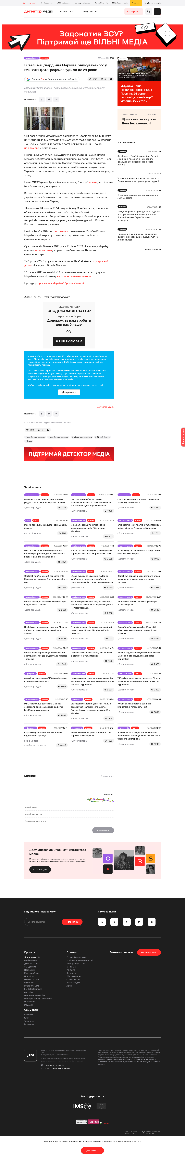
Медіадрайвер (31, 973)
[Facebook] (42, 99)
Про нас (71, 952)
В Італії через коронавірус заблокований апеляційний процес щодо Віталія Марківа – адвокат (45, 655)
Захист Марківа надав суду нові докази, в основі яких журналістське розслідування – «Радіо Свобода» (92, 604)
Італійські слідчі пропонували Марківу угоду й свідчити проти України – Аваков (44, 501)
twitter (27, 1018)
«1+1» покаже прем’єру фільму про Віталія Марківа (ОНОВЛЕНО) (138, 501)
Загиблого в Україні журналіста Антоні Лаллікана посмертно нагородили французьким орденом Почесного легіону (138, 160)
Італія (29, 441)
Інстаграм (29, 1024)
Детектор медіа (30, 3)
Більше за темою (126, 142)
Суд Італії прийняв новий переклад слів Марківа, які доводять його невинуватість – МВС (45, 579)
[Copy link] (56, 99)
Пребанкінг (29, 970)
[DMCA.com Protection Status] (82, 1123)
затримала (62, 231)
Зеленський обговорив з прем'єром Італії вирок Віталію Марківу (91, 734)
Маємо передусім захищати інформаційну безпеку (45, 526)
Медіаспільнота (31, 58)
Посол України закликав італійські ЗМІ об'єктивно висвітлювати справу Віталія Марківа (138, 630)
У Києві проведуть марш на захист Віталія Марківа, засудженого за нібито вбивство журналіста (139, 681)
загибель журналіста (36, 437)
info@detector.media (54, 1065)
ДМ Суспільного (63, 3)
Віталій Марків (103, 437)
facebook (28, 1014)
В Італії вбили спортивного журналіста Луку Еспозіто (138, 196)
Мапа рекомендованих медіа (38, 998)
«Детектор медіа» (105, 407)
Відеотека (29, 982)
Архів (69, 986)
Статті (73, 11)
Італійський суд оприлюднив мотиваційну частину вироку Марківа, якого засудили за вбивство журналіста (92, 681)
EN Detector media (120, 3)
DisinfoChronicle (101, 3)
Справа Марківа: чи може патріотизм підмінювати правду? (43, 734)
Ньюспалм (29, 1001)
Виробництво (124, 495)
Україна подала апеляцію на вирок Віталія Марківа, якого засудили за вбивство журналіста (139, 655)
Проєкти (29, 952)
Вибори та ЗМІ (31, 986)
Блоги (27, 520)
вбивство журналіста (83, 437)
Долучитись (69, 392)
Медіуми (28, 1005)
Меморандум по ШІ (75, 963)
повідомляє (31, 148)
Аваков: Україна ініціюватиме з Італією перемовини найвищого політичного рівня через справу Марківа (139, 735)
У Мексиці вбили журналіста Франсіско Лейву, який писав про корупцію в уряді (138, 180)
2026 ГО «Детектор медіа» (57, 1068)
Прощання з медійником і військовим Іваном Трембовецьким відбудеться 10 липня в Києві (138, 237)
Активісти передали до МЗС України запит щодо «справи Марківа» (45, 680)
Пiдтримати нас (149, 952)
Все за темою (151, 249)
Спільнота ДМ (40, 869)
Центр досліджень (82, 3)
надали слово (43, 250)
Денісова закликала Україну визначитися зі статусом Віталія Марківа (91, 654)
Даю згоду (92, 1150)
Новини (63, 11)
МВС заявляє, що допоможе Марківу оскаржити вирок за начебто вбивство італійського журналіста (43, 706)
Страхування (133, 11)
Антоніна (135, 3)
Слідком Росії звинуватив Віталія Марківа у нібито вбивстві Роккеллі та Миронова (139, 526)
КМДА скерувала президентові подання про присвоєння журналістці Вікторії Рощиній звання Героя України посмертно (139, 216)
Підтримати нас (74, 976)
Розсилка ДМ (73, 982)
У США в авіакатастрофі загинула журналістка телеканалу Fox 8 (134, 705)
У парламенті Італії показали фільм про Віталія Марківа (137, 603)
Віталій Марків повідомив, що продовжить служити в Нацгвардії (139, 552)
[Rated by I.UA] (104, 1123)
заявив (93, 182)
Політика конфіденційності (79, 960)
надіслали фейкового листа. (74, 276)
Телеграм (29, 1021)
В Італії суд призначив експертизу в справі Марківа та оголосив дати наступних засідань (139, 579)
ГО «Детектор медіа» (153, 3)
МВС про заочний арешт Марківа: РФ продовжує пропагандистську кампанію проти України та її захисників (44, 553)
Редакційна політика (76, 957)
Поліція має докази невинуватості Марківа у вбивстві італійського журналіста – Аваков (45, 630)
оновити (108, 794)
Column (42, 728)
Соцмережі (31, 1010)
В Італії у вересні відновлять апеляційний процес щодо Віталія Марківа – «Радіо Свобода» (91, 630)
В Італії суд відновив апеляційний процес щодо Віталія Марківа (45, 603)
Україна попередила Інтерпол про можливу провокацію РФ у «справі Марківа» (88, 528)
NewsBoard (29, 976)
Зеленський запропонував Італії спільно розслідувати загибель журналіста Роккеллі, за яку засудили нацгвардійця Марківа (91, 708)
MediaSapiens (46, 3)
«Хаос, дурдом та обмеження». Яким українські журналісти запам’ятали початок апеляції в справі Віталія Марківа (92, 579)
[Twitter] (49, 99)
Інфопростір (30, 674)
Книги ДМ (71, 966)
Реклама (70, 970)
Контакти (71, 973)
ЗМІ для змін (30, 966)
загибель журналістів (59, 437)
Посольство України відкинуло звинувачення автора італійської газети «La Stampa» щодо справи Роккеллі (91, 502)
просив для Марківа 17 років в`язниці (61, 283)
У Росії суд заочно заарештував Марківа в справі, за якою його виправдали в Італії (91, 552)
